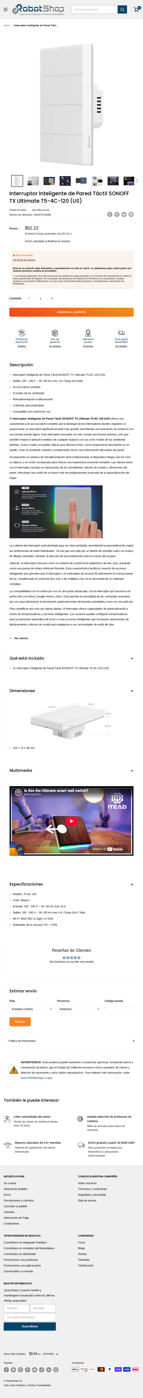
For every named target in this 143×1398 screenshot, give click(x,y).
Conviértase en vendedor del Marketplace (29, 1248)
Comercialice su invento (18, 1271)
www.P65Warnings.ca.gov (36, 1077)
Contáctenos (11, 1223)
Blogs (81, 1248)
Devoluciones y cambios (19, 1200)
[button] (136, 181)
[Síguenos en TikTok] (41, 1369)
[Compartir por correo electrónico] (131, 214)
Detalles (22, 346)
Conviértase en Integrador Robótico (25, 1242)
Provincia (63, 1000)
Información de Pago (16, 1217)
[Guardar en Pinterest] (117, 214)
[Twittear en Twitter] (124, 214)
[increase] (52, 298)
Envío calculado (34, 241)
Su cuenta (10, 1183)
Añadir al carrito (71, 312)
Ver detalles (55, 346)
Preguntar (88, 346)
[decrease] (29, 298)
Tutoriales (84, 1259)
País (12, 1000)
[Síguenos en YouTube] (34, 1369)
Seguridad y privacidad (92, 1194)
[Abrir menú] (5, 9)
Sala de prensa (87, 1200)
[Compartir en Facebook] (109, 214)
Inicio (6, 25)
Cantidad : (16, 298)
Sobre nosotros (87, 1183)
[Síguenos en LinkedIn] (48, 1369)
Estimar (20, 1021)
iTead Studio (17, 210)
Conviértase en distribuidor (20, 1253)
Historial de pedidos (16, 1188)
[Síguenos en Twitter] (13, 1369)
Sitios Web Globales (15, 1353)
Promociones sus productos (21, 1259)
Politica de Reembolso (22, 1040)
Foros (81, 1242)
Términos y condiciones (92, 1188)
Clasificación (85, 1265)
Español (49, 1353)
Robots (82, 1253)
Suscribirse (30, 1326)
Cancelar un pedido (15, 1206)
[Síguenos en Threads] (55, 1369)
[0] (136, 9)
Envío (7, 1194)
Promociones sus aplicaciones (22, 1265)
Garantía (9, 1211)
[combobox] (95, 9)
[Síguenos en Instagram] (20, 1369)
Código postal (114, 1000)
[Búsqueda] (122, 9)
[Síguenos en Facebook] (6, 1369)
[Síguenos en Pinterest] (27, 1369)
